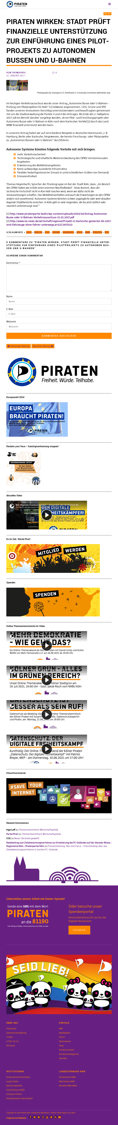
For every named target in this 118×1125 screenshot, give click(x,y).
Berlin (38, 232)
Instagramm (43, 1117)
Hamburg (68, 232)
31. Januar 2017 (15, 75)
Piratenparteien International (19, 1098)
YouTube (47, 1117)
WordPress (45, 1113)
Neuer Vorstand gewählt (26, 838)
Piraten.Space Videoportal (51, 1117)
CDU (47, 232)
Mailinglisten (64, 1033)
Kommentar (13, 262)
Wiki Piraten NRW (67, 1081)
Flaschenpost (65, 1041)
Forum (62, 1037)
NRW (87, 232)
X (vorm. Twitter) (34, 1117)
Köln (79, 232)
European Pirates (14, 1094)
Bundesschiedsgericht (69, 1054)
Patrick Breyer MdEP (15, 1090)
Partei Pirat (12, 834)
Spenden (79, 930)
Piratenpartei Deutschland (18, 1077)
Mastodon (39, 1117)
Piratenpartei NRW (67, 1077)
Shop (61, 1045)
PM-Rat (107, 14)
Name (9, 296)
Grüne (56, 232)
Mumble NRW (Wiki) (68, 1085)
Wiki (61, 1028)
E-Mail (9, 309)
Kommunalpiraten (14, 1085)
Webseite (11, 321)
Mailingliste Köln (59, 1117)
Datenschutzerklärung (16, 1033)
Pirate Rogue (62, 1113)
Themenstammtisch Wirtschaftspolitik (38, 829)
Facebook (30, 1117)
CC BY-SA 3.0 (12, 1041)
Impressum (11, 1028)
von (16, 72)
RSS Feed (10, 1045)
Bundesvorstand (66, 1050)
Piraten (97, 232)
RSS (55, 1117)
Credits (9, 1037)
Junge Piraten (12, 1081)
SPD (107, 232)
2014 (29, 232)
